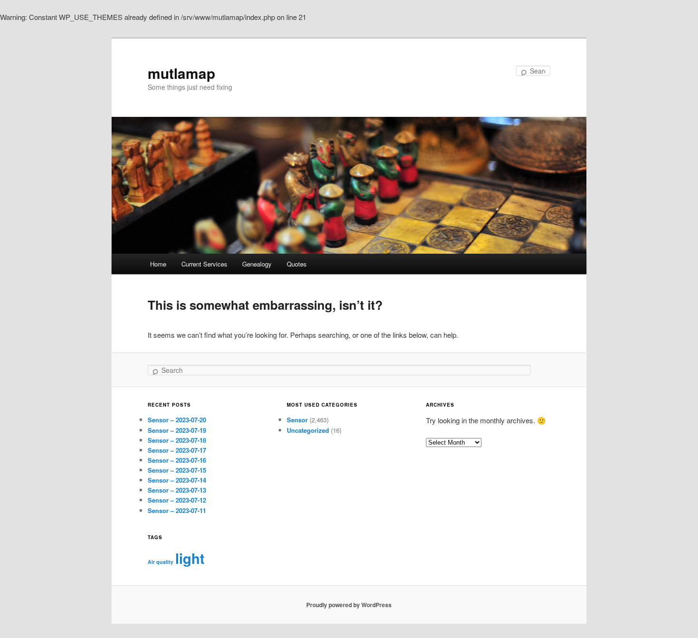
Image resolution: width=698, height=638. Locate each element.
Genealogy (257, 263)
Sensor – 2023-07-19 (177, 430)
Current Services (204, 263)
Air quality (160, 561)
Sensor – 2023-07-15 (177, 470)
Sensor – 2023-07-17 (177, 450)
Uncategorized (308, 430)
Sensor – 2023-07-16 (177, 460)
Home (158, 263)
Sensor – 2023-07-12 (177, 500)
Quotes (297, 263)
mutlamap (181, 73)
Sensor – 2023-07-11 (177, 510)
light (190, 558)
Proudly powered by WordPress (349, 604)
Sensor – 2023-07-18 (177, 440)
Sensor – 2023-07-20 (177, 419)
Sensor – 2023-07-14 (177, 480)
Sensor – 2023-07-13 (177, 490)
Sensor (297, 419)
